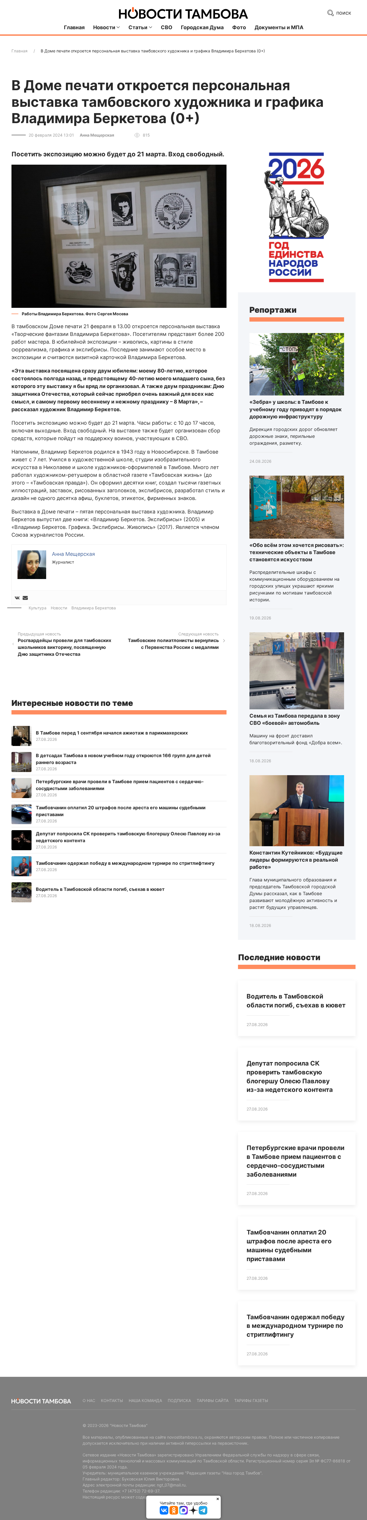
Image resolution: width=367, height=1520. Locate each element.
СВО (166, 27)
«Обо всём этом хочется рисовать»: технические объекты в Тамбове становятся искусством (296, 552)
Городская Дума (202, 27)
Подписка (179, 1400)
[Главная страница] (183, 13)
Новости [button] (104, 27)
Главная (74, 27)
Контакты (112, 1400)
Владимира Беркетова (93, 607)
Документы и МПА (279, 27)
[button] (119, 236)
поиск (343, 13)
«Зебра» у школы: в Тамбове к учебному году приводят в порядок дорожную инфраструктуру (295, 409)
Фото (239, 27)
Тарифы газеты (251, 1400)
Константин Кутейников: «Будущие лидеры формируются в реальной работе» (296, 860)
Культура (37, 607)
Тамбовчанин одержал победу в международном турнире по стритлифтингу (296, 1325)
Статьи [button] (137, 27)
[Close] (218, 1499)
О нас (89, 1400)
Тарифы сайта (213, 1400)
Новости (59, 607)
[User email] (25, 597)
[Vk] (17, 597)
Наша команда (145, 1400)
